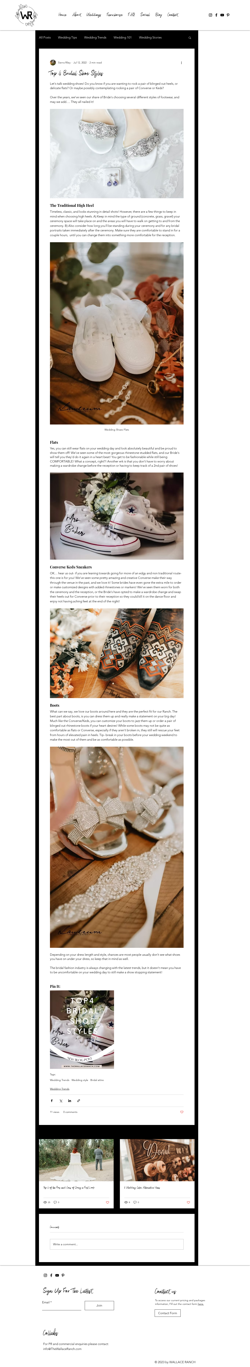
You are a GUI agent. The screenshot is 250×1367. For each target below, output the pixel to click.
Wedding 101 (123, 37)
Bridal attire (97, 1080)
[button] (190, 37)
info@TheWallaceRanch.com (62, 1349)
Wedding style (80, 1080)
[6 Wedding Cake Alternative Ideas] (157, 1160)
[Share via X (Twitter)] (60, 1100)
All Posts (45, 37)
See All (190, 1132)
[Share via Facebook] (51, 1100)
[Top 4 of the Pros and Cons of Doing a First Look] (76, 1160)
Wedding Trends (95, 37)
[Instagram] (210, 15)
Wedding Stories (150, 37)
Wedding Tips (67, 37)
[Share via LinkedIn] (69, 1100)
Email (46, 1302)
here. (201, 1304)
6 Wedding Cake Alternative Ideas (142, 1187)
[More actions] (181, 62)
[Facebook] (216, 15)
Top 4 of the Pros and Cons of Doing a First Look (69, 1187)
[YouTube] (222, 15)
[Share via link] (78, 1100)
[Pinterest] (228, 15)
